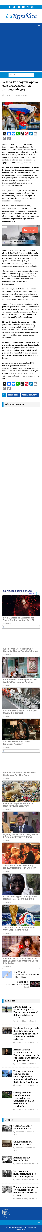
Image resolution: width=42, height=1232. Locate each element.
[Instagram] (28, 7)
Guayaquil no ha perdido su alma (22, 1143)
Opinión (9, 1120)
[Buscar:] (21, 75)
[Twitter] (14, 7)
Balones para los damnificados (22, 1159)
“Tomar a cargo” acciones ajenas (22, 1127)
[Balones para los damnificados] (7, 1159)
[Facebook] (10, 7)
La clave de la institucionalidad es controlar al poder (24, 1174)
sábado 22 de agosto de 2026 (27, 1021)
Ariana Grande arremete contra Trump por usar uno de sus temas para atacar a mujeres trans (26, 1055)
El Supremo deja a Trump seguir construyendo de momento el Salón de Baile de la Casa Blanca (26, 1076)
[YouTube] (23, 7)
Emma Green (13, 395)
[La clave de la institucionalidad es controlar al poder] (7, 1173)
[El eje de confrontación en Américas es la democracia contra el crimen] (7, 1189)
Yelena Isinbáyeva (29, 395)
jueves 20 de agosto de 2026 (27, 1164)
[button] (38, 25)
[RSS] (32, 7)
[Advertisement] (21, 50)
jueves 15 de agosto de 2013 (16, 95)
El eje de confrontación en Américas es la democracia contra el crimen (26, 1191)
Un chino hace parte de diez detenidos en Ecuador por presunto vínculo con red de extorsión (26, 1034)
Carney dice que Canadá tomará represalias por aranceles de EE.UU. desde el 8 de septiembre (24, 1099)
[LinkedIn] (19, 7)
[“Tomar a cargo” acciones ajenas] (7, 1128)
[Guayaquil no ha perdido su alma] (7, 1143)
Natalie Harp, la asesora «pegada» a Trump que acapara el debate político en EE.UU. (25, 1012)
